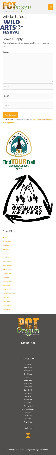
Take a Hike (7, 289)
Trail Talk (6, 297)
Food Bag (6, 257)
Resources (7, 281)
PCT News (7, 273)
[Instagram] (28, 435)
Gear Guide (7, 261)
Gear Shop (7, 265)
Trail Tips (6, 301)
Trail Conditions (9, 293)
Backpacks (7, 241)
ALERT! (5, 237)
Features (6, 253)
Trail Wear (6, 309)
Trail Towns (7, 305)
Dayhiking (6, 249)
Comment (7, 52)
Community (7, 245)
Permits (6, 277)
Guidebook (7, 269)
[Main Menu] (51, 7)
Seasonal (6, 285)
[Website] (28, 106)
